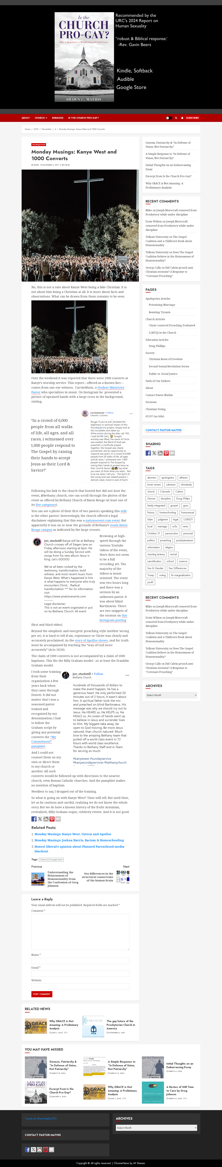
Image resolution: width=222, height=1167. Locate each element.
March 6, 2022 (175, 1098)
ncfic (174, 526)
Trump (150, 575)
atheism (183, 478)
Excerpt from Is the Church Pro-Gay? (168, 176)
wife (124, 511)
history (150, 512)
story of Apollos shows (91, 640)
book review (154, 484)
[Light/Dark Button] (169, 118)
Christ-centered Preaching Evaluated (172, 325)
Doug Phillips (157, 346)
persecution (171, 533)
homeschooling (168, 512)
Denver (151, 498)
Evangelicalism (56, 859)
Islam (150, 519)
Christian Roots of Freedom (166, 359)
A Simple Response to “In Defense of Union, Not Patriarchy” (94, 1067)
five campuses (46, 505)
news (185, 526)
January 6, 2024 (59, 1097)
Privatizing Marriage (162, 305)
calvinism (171, 484)
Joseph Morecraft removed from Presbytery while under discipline (170, 225)
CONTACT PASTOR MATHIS (164, 430)
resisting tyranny (156, 554)
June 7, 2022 (57, 1033)
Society (150, 353)
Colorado (165, 491)
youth (150, 582)
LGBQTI (188, 519)
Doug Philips (183, 498)
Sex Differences (178, 568)
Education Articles (157, 340)
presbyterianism (184, 540)
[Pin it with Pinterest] (52, 819)
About (26, 117)
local (149, 526)
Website (36, 980)
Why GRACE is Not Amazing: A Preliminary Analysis (36, 1027)
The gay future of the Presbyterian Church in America (93, 1027)
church (151, 491)
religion (169, 547)
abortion (151, 478)
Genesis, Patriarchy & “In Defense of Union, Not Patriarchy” (168, 145)
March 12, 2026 (117, 1073)
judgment (163, 519)
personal (188, 533)
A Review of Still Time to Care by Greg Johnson (153, 1093)
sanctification (154, 561)
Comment (38, 910)
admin (36, 165)
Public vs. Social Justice (163, 374)
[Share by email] (58, 819)
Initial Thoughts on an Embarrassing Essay (153, 1067)
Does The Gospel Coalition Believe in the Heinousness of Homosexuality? (170, 256)
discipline (166, 498)
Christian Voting (156, 409)
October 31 (153, 533)
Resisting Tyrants (159, 312)
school (170, 561)
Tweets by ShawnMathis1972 (41, 1118)
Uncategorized (38, 144)
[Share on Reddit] (46, 819)
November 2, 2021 (117, 1033)
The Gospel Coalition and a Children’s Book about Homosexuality (169, 241)
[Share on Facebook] (34, 819)
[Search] (176, 118)
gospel (174, 505)
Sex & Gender (155, 568)
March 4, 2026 (175, 1071)
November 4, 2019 (51, 165)
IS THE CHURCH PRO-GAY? (83, 117)
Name (36, 955)
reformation (153, 547)
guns (185, 505)
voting (162, 575)
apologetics (168, 478)
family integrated (156, 505)
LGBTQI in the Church (162, 332)
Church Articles (155, 319)
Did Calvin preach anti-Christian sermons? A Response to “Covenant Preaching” (170, 272)
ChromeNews (121, 1163)
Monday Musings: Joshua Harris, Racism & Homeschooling (79, 840)
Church (40, 117)
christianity (186, 484)
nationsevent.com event (102, 520)
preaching (165, 540)
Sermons (57, 117)
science (183, 561)
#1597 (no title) (155, 416)
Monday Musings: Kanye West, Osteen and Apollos (73, 834)
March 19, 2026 (58, 1073)
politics (151, 540)
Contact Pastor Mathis (159, 395)
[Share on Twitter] (40, 819)
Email (35, 967)
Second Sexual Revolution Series (169, 366)
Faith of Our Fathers (158, 381)
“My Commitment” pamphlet (43, 741)
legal (175, 519)
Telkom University (157, 237)
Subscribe (192, 117)
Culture (43, 859)
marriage (162, 526)
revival (173, 554)
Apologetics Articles (158, 298)
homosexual (187, 512)
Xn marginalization (180, 575)
